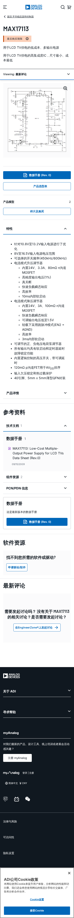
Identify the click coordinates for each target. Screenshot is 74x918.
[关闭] (69, 873)
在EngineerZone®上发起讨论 (33, 627)
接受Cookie (37, 910)
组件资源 (14, 477)
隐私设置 (8, 853)
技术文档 (14, 426)
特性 (9, 229)
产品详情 (12, 393)
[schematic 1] (37, 120)
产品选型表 (40, 186)
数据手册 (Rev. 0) (40, 175)
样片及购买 (37, 211)
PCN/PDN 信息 (17, 488)
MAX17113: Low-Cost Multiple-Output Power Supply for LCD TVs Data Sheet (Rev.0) (38, 453)
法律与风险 (10, 821)
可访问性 (8, 837)
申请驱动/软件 (17, 567)
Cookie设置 (37, 899)
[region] (37, 893)
